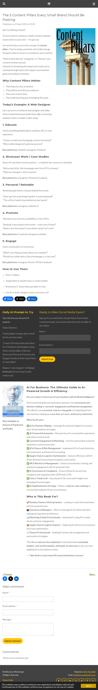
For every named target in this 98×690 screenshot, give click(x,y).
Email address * (46, 345)
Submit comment (13, 641)
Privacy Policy (8, 680)
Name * (42, 331)
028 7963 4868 (89, 672)
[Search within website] (4, 3)
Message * (7, 619)
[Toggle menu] (94, 3)
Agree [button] (88, 686)
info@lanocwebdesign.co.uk (84, 675)
